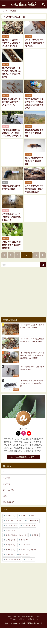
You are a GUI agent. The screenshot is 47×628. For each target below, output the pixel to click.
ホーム (8, 616)
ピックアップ (25, 545)
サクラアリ (10, 554)
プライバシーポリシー (17, 619)
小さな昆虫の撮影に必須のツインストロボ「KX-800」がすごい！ (11, 133)
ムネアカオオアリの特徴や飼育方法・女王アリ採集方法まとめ (34, 189)
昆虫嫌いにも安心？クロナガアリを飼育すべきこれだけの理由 (11, 43)
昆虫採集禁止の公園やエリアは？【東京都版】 (34, 133)
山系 (5, 496)
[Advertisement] (23, 292)
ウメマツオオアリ (28, 525)
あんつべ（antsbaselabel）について (27, 616)
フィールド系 (8, 490)
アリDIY (6, 471)
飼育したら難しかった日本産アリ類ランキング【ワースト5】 (11, 102)
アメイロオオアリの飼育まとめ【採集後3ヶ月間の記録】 (34, 43)
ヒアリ (23, 515)
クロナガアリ (10, 545)
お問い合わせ (33, 619)
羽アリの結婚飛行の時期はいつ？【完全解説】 (34, 161)
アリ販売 (35, 535)
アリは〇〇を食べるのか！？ (16, 535)
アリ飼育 (6, 484)
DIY (32, 515)
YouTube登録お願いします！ (23, 457)
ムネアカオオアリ (12, 530)
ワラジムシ (29, 559)
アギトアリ (25, 540)
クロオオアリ (24, 554)
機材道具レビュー (10, 502)
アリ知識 (6, 478)
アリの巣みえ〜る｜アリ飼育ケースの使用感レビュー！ (11, 217)
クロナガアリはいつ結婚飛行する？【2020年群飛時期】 (11, 245)
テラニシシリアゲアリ (29, 550)
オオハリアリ (10, 550)
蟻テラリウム (10, 540)
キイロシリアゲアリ (13, 559)
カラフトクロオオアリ (14, 520)
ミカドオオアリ (11, 525)
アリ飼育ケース (32, 520)
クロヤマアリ (10, 515)
